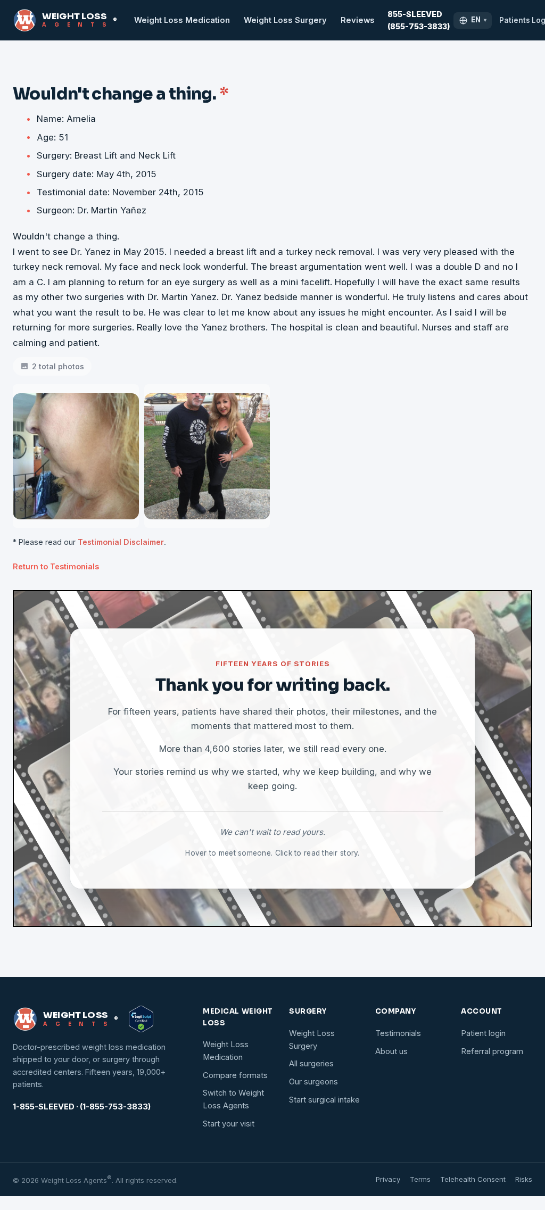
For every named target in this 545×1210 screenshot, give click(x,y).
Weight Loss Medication (182, 20)
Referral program (492, 1051)
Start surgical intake (324, 1100)
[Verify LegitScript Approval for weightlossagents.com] (141, 1019)
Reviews (358, 20)
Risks (523, 1179)
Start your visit (228, 1124)
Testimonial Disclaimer (121, 541)
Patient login (483, 1033)
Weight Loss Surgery (285, 20)
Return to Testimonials (56, 566)
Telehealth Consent (473, 1179)
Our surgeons (313, 1082)
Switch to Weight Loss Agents (233, 1099)
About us (391, 1051)
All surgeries (311, 1063)
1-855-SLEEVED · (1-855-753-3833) (82, 1107)
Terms (420, 1179)
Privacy (388, 1179)
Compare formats (235, 1075)
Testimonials (398, 1033)
